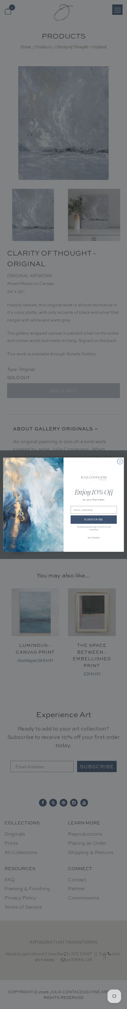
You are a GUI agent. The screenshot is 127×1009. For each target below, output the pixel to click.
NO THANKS (94, 537)
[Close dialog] (120, 461)
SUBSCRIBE (93, 519)
